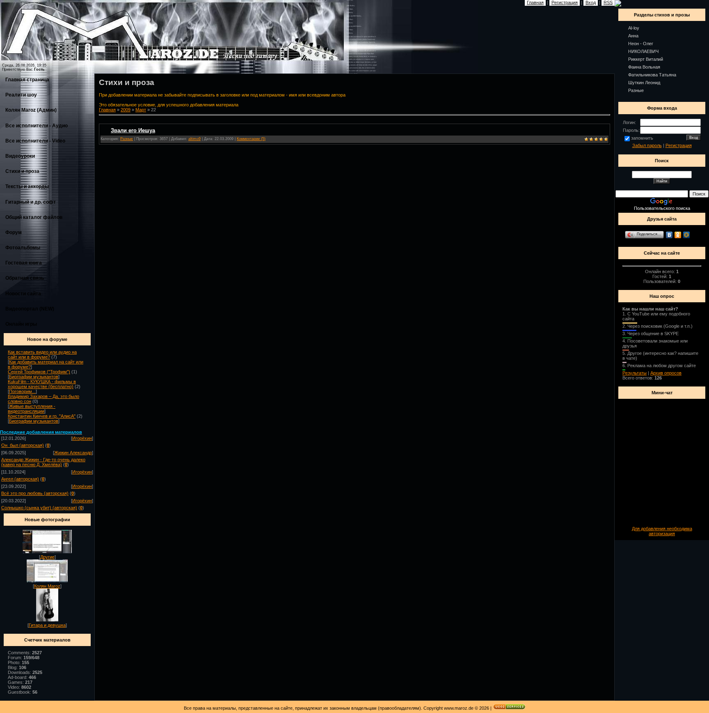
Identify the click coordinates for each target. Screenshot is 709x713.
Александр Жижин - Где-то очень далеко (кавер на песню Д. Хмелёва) (43, 462)
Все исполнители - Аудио (36, 126)
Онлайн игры (21, 324)
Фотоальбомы (22, 248)
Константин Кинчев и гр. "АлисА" (41, 416)
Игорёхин (82, 438)
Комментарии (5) (251, 139)
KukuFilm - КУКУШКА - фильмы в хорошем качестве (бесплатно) (42, 384)
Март (140, 109)
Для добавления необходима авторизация (662, 531)
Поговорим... (22, 391)
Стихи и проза (22, 171)
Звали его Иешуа (133, 130)
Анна (633, 35)
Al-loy (633, 27)
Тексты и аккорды (27, 186)
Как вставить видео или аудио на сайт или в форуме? (42, 354)
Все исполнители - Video (35, 141)
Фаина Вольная (644, 66)
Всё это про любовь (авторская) (35, 493)
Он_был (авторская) (22, 445)
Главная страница (27, 80)
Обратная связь (24, 278)
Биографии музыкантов (33, 376)
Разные (126, 139)
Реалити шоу (21, 95)
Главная (107, 109)
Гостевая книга (23, 263)
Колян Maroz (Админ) (31, 110)
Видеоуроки (20, 156)
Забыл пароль (647, 145)
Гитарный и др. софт (30, 202)
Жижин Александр (73, 452)
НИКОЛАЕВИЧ (643, 51)
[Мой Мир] (686, 235)
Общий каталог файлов (33, 217)
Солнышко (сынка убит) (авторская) (39, 507)
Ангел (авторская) (20, 478)
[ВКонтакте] (669, 235)
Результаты (634, 372)
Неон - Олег (640, 43)
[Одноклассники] (678, 235)
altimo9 (194, 139)
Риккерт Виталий (645, 59)
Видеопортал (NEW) (29, 309)
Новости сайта (23, 294)
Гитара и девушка (47, 625)
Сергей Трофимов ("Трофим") (39, 371)
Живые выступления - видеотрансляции (31, 409)
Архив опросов (666, 372)
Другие (47, 556)
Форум (13, 232)
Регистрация (679, 145)
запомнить (642, 138)
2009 (125, 109)
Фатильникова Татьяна (652, 74)
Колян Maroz (47, 586)
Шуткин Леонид (644, 82)
